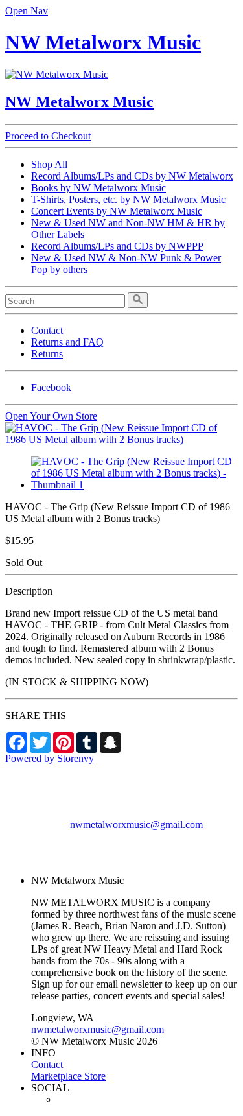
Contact (47, 330)
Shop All (49, 164)
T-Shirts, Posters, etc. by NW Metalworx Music (128, 199)
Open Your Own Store (51, 415)
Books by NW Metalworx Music (98, 187)
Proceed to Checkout (48, 135)
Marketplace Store (68, 1076)
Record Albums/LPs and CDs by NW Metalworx (132, 176)
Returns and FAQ (67, 342)
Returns (47, 353)
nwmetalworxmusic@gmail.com (136, 824)
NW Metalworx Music (103, 42)
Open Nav (26, 10)
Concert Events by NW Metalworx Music (116, 211)
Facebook (51, 387)
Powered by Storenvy (49, 758)
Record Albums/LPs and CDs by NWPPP (117, 246)
